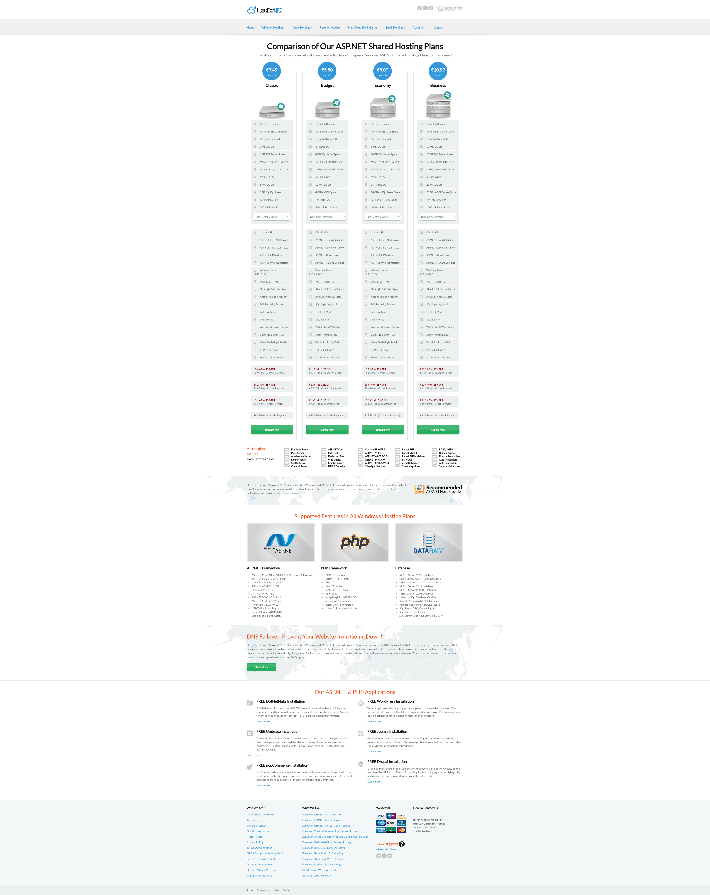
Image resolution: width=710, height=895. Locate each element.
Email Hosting (394, 27)
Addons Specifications (259, 875)
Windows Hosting (272, 27)
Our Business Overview (260, 814)
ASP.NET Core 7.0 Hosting (317, 875)
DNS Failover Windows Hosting (320, 870)
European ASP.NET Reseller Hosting (322, 820)
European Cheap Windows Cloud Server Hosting (330, 831)
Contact (439, 27)
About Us (418, 27)
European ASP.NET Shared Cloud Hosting (326, 825)
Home (250, 27)
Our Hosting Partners (259, 831)
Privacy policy (263, 890)
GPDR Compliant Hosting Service (266, 853)
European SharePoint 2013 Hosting (322, 858)
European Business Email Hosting (321, 864)
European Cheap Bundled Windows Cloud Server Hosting (335, 836)
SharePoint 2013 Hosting (362, 27)
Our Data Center (256, 825)
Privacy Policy (255, 842)
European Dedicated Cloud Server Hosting (326, 842)
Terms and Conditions (259, 847)
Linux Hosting (301, 27)
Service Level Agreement (261, 858)
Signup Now (272, 429)
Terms (250, 890)
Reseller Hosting (330, 27)
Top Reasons (254, 820)
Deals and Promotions (259, 864)
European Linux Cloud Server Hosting (323, 847)
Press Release (254, 836)
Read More (261, 667)
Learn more (263, 721)
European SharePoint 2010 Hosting (322, 853)
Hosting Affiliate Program (261, 870)
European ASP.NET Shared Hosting (322, 814)
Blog (276, 890)
